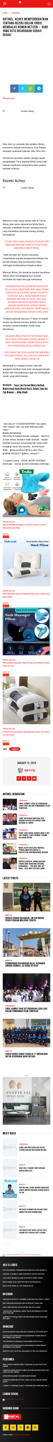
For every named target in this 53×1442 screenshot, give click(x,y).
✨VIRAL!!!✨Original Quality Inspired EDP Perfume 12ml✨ (26, 1386)
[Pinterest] (20, 1428)
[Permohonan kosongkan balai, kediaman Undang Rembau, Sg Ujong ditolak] (26, 942)
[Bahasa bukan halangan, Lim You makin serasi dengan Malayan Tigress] (26, 897)
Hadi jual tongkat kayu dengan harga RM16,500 (32, 1169)
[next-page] (8, 1244)
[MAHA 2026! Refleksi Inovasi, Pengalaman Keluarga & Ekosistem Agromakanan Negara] (10, 848)
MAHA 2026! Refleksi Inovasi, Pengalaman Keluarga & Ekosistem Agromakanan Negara (33, 850)
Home (5, 12)
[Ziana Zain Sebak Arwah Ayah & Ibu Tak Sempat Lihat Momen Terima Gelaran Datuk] (10, 834)
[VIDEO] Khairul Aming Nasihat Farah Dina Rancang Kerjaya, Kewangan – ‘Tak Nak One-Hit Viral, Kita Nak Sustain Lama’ (32, 865)
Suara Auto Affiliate (21, 1435)
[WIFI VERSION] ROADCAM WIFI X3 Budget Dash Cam (23, 1303)
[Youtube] (34, 778)
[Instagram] (24, 778)
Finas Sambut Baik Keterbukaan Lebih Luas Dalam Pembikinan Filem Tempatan (34, 805)
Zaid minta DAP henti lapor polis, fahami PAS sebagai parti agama (33, 1231)
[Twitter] (22, 88)
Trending (15, 12)
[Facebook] (14, 88)
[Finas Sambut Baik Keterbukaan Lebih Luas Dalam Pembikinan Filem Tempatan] (10, 804)
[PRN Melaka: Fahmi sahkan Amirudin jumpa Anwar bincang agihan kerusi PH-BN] (10, 1188)
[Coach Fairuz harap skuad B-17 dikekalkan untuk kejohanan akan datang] (26, 1033)
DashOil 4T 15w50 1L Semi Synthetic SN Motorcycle (23, 1274)
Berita (8, 915)
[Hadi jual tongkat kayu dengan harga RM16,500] (10, 1168)
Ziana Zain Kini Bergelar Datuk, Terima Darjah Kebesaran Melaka (32, 1148)
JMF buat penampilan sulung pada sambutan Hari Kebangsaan (33, 1210)
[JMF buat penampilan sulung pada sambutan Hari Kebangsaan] (10, 1209)
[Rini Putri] (21, 770)
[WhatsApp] (30, 88)
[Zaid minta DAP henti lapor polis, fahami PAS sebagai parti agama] (10, 1230)
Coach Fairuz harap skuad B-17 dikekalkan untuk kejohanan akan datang (26, 1055)
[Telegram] (39, 88)
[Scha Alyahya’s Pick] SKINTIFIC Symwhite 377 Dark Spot (25, 1332)
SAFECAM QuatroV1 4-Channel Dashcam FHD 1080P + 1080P (26, 1299)
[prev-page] (4, 1244)
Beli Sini (6, 536)
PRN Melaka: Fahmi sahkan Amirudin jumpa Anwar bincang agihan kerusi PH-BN (34, 1190)
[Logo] (11, 1417)
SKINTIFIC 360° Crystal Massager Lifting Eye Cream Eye (25, 1351)
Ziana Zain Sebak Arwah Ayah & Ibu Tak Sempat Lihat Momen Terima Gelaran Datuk (34, 835)
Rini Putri (29, 770)
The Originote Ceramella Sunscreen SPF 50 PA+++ (23, 1341)
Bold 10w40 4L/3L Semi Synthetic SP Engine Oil (22, 1282)
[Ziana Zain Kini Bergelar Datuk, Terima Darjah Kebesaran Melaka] (10, 1147)
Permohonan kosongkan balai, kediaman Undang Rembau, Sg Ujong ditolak (25, 964)
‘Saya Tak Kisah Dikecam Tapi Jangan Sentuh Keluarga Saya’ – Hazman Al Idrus (33, 820)
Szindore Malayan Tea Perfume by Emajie (19, 1376)
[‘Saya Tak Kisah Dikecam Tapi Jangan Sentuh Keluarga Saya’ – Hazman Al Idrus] (10, 819)
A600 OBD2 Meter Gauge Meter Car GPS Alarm (21, 1307)
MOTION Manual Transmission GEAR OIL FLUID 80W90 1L (25, 1270)
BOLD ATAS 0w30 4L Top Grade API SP (18, 1286)
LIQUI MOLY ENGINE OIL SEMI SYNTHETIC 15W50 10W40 (23, 1278)
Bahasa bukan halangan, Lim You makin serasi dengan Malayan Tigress (24, 919)
